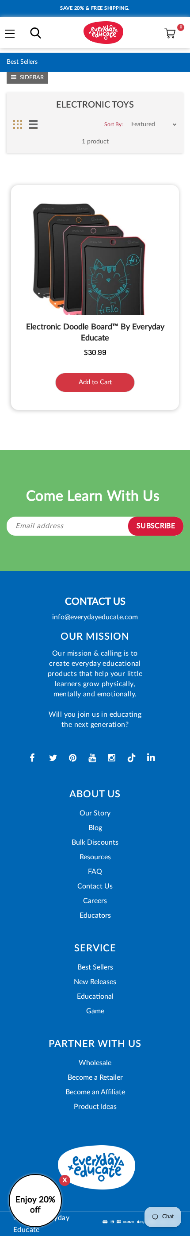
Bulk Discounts (95, 842)
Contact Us (95, 886)
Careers (95, 900)
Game (95, 1011)
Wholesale (95, 1062)
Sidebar (31, 78)
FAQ (95, 871)
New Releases (95, 981)
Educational (95, 996)
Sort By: (113, 124)
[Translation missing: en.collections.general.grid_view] (17, 124)
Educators (95, 915)
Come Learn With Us (93, 496)
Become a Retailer (95, 1077)
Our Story (95, 813)
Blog (95, 827)
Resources (95, 857)
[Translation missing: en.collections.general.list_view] (33, 124)
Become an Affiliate (95, 1092)
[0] (167, 31)
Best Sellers (95, 967)
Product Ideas (95, 1106)
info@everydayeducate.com (95, 617)
